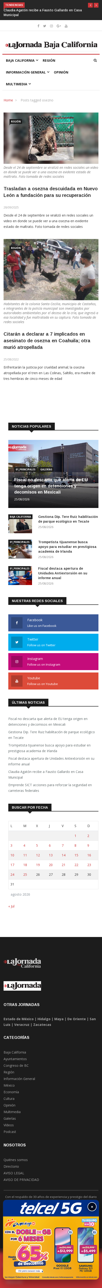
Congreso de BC (16, 1065)
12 (38, 855)
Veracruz (21, 1024)
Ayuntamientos (15, 1059)
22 (76, 865)
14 (63, 855)
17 (12, 865)
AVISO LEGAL (14, 1173)
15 (76, 855)
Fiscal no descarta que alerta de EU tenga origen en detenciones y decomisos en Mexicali (51, 485)
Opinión (61, 72)
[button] (90, 5)
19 (38, 865)
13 (51, 855)
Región (49, 60)
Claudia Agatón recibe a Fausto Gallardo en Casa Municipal (45, 774)
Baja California (20, 60)
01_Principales (25, 469)
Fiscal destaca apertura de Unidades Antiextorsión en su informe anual (62, 573)
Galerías (46, 469)
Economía (11, 1092)
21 (63, 865)
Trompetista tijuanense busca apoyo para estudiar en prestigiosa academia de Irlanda (67, 546)
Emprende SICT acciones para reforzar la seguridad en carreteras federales (50, 788)
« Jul (11, 906)
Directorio (11, 1166)
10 (12, 855)
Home (8, 100)
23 (89, 865)
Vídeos (9, 1125)
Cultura (9, 1098)
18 (25, 865)
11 (25, 855)
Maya (59, 1019)
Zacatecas (42, 1024)
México (9, 1085)
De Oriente (76, 1019)
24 (12, 874)
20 (51, 865)
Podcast (10, 1131)
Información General (26, 72)
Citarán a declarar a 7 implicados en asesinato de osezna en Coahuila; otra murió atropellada (47, 340)
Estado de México (19, 1019)
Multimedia (16, 84)
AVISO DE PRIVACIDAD (21, 1179)
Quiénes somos (16, 1160)
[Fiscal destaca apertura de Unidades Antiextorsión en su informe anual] (21, 576)
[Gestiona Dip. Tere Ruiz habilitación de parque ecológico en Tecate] (21, 524)
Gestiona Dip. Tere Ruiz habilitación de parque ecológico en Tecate (51, 735)
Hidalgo (44, 1019)
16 (89, 855)
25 (25, 874)
